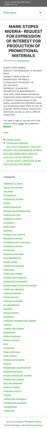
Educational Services (12, 238)
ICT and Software (11, 305)
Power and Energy (11, 352)
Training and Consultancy (15, 399)
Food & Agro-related (12, 273)
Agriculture (8, 191)
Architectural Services (13, 199)
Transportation (10, 407)
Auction (6, 203)
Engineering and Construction (16, 242)
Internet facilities (11, 313)
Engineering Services (12, 246)
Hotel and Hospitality (13, 301)
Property (7, 364)
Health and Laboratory (13, 289)
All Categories (9, 195)
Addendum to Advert (13, 183)
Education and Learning (14, 234)
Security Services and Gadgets (17, 375)
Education (8, 230)
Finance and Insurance (13, 266)
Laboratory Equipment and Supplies (19, 320)
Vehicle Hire (8, 411)
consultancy (8, 223)
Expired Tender (13, 139)
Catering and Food (11, 215)
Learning (7, 324)
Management (9, 332)
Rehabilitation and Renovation (17, 367)
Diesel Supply (9, 226)
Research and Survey (13, 371)
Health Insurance (11, 297)
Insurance (7, 309)
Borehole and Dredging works (17, 211)
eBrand (38, 421)
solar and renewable (12, 383)
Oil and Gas (8, 348)
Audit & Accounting (12, 207)
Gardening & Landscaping (15, 281)
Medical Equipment (12, 336)
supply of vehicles (11, 387)
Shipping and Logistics (13, 379)
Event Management (12, 258)
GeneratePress (37, 425)
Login (21, 123)
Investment (8, 317)
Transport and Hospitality (15, 403)
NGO (5, 344)
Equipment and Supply (13, 254)
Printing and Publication (17, 143)
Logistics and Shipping (13, 328)
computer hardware (12, 219)
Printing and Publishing (14, 360)
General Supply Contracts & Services (20, 285)
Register (7, 126)
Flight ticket (8, 270)
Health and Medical (12, 293)
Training (7, 395)
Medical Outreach (11, 340)
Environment (9, 250)
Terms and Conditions (15, 421)
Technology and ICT (12, 391)
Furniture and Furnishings (15, 277)
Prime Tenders (10, 356)
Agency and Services (13, 187)
